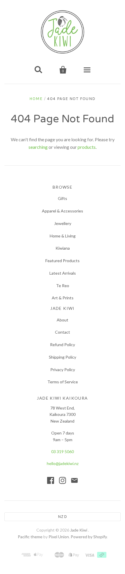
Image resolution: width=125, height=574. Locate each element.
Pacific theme (30, 536)
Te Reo (62, 285)
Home (35, 98)
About (62, 319)
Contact (62, 332)
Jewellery (62, 223)
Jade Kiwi (79, 529)
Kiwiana (63, 248)
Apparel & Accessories (62, 210)
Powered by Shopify (89, 536)
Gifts (62, 198)
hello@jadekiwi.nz (62, 463)
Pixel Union (59, 536)
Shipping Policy (62, 357)
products (87, 147)
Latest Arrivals (62, 273)
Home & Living (63, 235)
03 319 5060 (62, 451)
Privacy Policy (62, 369)
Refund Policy (62, 344)
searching (38, 147)
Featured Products (62, 260)
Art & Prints (63, 297)
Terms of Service (62, 381)
